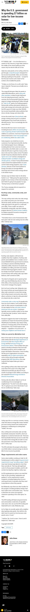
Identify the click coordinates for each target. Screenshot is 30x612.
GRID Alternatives (15, 359)
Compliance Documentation (9, 597)
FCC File (4, 595)
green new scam (7, 157)
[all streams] (28, 610)
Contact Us (5, 586)
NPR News (8, 527)
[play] (2, 610)
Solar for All (7, 103)
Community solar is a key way (10, 301)
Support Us (5, 589)
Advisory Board (6, 578)
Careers (5, 587)
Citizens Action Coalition (20, 210)
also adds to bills (19, 137)
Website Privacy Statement (9, 598)
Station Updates (6, 579)
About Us (5, 576)
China (16, 116)
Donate (25, 2)
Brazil (21, 116)
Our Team (5, 577)
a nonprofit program (14, 73)
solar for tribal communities (16, 355)
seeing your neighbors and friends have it (13, 330)
